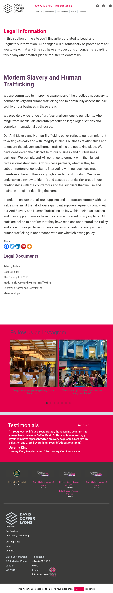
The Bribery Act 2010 (16, 277)
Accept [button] (79, 589)
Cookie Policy (11, 271)
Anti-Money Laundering (17, 535)
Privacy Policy (12, 266)
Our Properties (13, 541)
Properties (49, 12)
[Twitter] (12, 246)
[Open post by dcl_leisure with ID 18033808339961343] (83, 363)
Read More (90, 589)
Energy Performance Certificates (23, 287)
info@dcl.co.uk (63, 5)
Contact (82, 12)
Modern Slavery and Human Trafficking (27, 282)
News (73, 12)
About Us (38, 12)
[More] (29, 246)
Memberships (12, 293)
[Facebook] (6, 246)
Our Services (62, 12)
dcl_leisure (33, 342)
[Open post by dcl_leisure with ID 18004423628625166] (33, 363)
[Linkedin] (17, 246)
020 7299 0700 (43, 5)
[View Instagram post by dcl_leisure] (54, 383)
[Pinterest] (23, 246)
